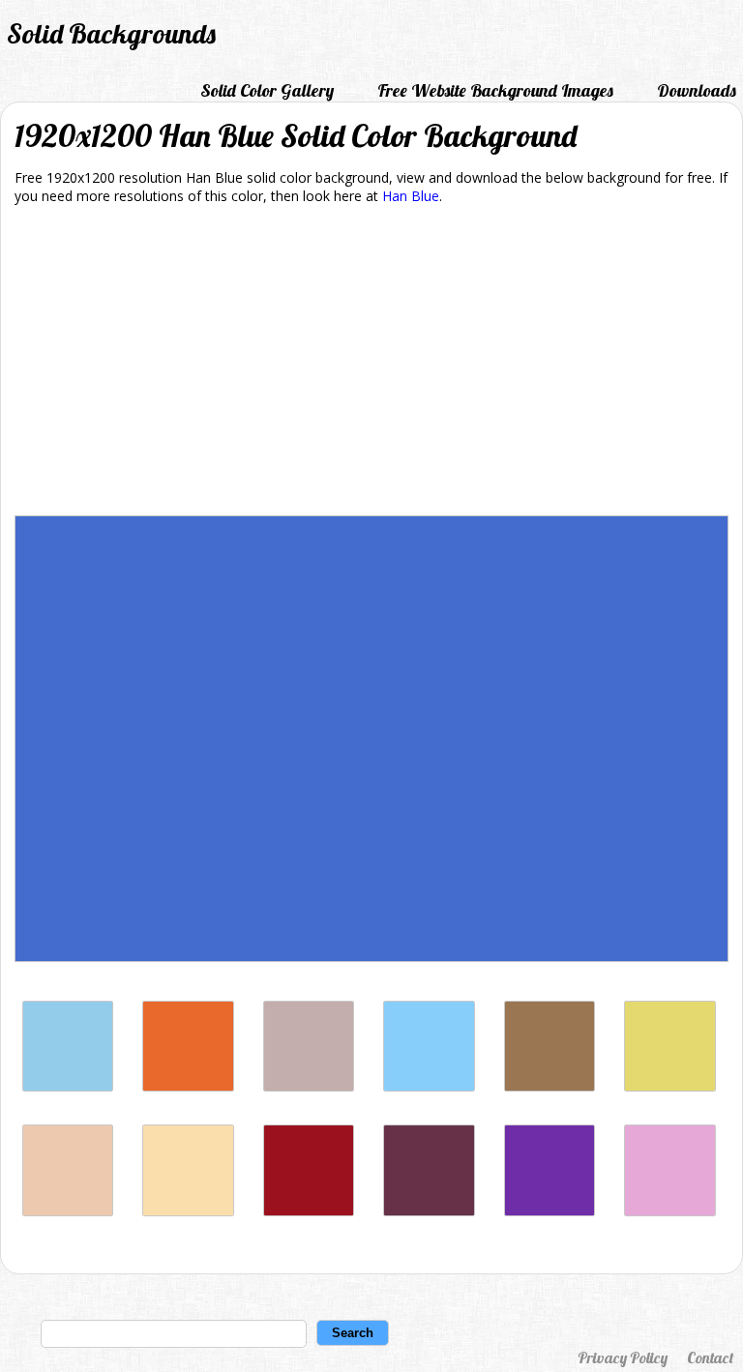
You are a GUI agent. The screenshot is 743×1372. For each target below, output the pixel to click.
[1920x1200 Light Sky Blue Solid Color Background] (428, 1086)
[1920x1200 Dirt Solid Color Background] (549, 1086)
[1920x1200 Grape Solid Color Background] (549, 1211)
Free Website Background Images (495, 90)
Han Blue (410, 196)
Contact (710, 1357)
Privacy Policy (623, 1357)
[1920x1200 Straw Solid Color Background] (669, 1086)
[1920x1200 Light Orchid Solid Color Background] (669, 1211)
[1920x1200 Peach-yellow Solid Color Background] (187, 1211)
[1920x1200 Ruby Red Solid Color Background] (308, 1211)
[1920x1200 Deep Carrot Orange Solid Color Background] (187, 1086)
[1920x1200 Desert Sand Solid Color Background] (67, 1211)
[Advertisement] (371, 363)
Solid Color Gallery (267, 90)
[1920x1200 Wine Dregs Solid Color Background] (428, 1211)
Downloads (696, 90)
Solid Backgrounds (111, 33)
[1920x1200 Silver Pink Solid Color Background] (308, 1086)
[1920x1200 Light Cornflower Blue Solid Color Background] (67, 1086)
